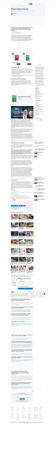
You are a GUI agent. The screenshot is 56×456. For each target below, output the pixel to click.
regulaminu (22, 397)
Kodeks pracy (15, 293)
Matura (17, 418)
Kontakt (35, 422)
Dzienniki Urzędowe (24, 416)
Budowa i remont (40, 410)
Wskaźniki (37, 105)
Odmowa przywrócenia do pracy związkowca (17, 178)
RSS (32, 422)
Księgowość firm (12, 407)
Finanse (40, 409)
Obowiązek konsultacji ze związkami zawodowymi (17, 104)
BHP (21, 294)
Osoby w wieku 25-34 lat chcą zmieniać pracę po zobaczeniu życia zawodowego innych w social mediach (39, 83)
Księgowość (14, 5)
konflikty (12, 36)
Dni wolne (35, 140)
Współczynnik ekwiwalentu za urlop (39, 108)
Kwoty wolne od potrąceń (37, 107)
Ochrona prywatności (15, 422)
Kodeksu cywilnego (15, 191)
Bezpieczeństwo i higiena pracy (38, 104)
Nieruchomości (36, 5)
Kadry (16, 5)
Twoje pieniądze (30, 5)
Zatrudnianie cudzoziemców (38, 177)
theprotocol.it (40, 418)
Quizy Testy (36, 115)
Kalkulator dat (36, 89)
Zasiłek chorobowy (37, 112)
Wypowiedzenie (12, 294)
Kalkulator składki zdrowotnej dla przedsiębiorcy (38, 95)
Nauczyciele (18, 416)
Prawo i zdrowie (23, 412)
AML (34, 411)
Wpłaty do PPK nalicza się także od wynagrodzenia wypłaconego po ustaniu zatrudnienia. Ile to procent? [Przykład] (39, 73)
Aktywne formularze (39, 100)
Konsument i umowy (24, 409)
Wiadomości (12, 293)
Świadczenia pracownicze (26, 293)
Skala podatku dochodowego (36, 418)
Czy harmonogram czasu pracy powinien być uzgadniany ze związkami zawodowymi (22, 140)
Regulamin (27, 422)
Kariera (30, 422)
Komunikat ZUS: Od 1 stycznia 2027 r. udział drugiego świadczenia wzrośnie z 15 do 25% (39, 85)
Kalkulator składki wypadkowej (38, 96)
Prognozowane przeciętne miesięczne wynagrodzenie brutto (39, 114)
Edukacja (40, 5)
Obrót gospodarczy (12, 409)
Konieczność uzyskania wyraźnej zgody (17, 32)
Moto (33, 5)
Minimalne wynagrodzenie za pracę (39, 109)
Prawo (26, 5)
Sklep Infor (23, 411)
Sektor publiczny (23, 5)
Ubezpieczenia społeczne (17, 294)
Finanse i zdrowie (29, 411)
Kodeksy (23, 418)
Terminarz (37, 118)
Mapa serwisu (41, 422)
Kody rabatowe (40, 416)
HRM (23, 294)
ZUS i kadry (12, 410)
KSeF (42, 5)
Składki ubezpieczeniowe (36, 416)
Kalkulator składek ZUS (37, 97)
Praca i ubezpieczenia (30, 409)
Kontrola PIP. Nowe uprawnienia (24, 96)
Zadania (11, 416)
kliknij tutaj (25, 401)
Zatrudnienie (19, 293)
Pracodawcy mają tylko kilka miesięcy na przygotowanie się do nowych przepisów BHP (39, 81)
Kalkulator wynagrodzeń (37, 90)
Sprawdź (20, 99)
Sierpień (41, 118)
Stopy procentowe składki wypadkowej (39, 106)
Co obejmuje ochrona (14, 31)
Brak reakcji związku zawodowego (16, 33)
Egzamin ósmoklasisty (19, 419)
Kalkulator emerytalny (37, 98)
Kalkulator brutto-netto (37, 91)
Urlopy (22, 293)
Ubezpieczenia (18, 409)
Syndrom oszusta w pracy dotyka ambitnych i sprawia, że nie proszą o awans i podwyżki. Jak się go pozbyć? (39, 69)
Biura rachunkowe (35, 407)
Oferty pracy (12, 296)
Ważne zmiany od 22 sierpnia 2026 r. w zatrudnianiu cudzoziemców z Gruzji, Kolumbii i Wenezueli (39, 76)
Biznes (19, 5)
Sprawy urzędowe (24, 410)
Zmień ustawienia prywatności (22, 422)
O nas (11, 422)
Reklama (38, 422)
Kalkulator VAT (29, 416)
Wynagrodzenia (26, 294)
